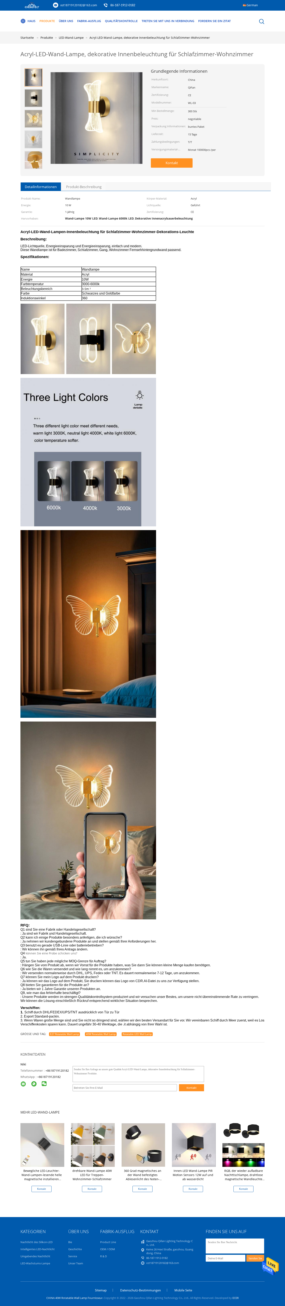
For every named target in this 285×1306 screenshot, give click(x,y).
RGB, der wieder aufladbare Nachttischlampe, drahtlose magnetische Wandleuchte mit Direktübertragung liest (243, 1177)
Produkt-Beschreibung (84, 187)
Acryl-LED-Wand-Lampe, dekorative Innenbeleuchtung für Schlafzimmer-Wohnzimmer (150, 38)
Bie (70, 1242)
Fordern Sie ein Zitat (214, 21)
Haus (31, 21)
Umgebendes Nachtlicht (35, 1256)
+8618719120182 (57, 1071)
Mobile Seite (183, 1290)
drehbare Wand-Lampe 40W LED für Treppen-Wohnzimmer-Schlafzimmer (92, 1175)
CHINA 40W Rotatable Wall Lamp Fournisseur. (75, 1298)
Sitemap (101, 1290)
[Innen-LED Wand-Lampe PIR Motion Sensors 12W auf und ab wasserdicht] (194, 1145)
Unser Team (75, 1263)
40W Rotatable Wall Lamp (101, 1034)
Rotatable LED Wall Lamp (137, 1034)
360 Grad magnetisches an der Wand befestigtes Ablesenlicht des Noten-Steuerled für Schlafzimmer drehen (142, 1179)
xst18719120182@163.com (78, 5)
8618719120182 (50, 1077)
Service (72, 1256)
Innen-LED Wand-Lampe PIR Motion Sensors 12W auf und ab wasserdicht (193, 1175)
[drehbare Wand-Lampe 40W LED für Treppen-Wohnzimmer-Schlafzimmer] (93, 1145)
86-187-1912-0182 (122, 5)
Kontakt (172, 163)
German (252, 5)
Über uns (66, 21)
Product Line (108, 1242)
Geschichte (75, 1249)
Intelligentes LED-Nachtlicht (37, 1249)
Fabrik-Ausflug (89, 21)
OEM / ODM (107, 1249)
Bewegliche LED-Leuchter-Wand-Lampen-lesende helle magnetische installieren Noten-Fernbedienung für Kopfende (41, 1179)
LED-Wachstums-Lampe (35, 1263)
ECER (235, 1298)
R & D (103, 1256)
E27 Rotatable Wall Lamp (64, 1034)
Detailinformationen (41, 187)
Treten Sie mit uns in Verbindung (168, 21)
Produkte (47, 21)
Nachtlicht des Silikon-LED (36, 1242)
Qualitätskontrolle (121, 21)
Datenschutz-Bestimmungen (140, 1290)
